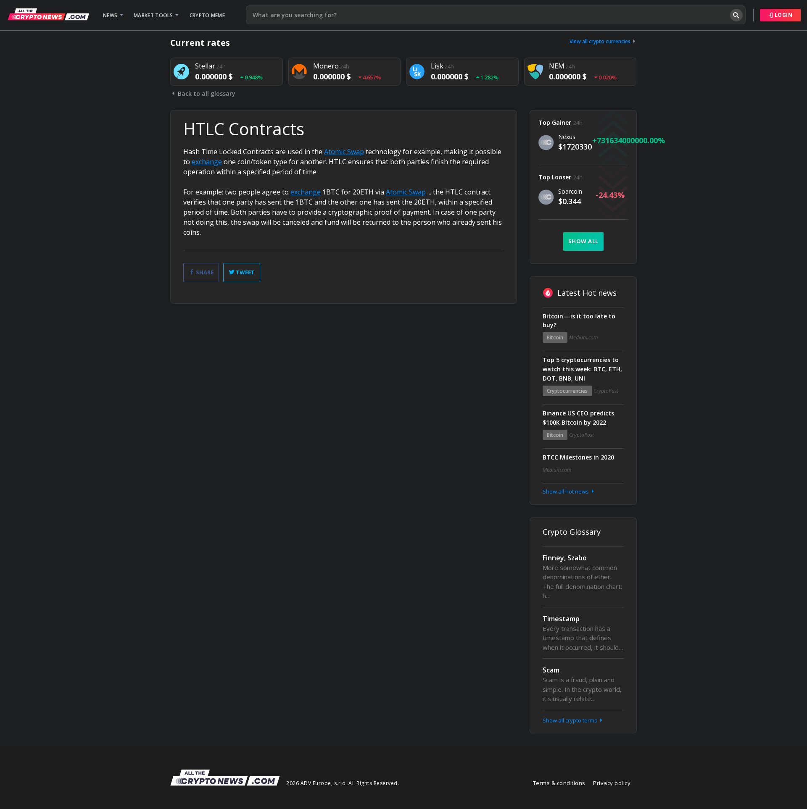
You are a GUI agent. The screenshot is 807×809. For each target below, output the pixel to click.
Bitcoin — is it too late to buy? (579, 320)
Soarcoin (570, 191)
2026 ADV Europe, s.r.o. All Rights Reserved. (342, 783)
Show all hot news (566, 491)
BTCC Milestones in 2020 (578, 457)
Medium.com (583, 337)
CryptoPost (605, 390)
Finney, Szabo (565, 557)
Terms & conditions (559, 783)
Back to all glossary (205, 93)
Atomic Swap (344, 151)
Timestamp (561, 618)
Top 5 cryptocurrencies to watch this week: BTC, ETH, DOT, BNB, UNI (582, 369)
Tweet (245, 272)
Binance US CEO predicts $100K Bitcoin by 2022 (578, 417)
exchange (207, 161)
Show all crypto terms (571, 720)
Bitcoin (555, 337)
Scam (551, 670)
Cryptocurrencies (567, 390)
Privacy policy (611, 783)
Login (782, 14)
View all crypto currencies (601, 41)
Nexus (566, 137)
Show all (583, 241)
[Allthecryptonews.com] (48, 14)
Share (204, 272)
